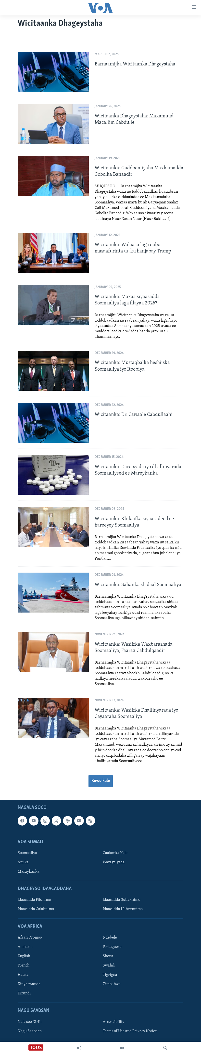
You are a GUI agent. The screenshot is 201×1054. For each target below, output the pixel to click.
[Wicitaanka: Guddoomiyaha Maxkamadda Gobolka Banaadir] (53, 176)
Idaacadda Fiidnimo (34, 900)
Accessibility (113, 1022)
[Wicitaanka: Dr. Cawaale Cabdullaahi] (53, 423)
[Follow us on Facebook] (22, 820)
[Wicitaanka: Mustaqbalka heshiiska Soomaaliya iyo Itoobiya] (53, 371)
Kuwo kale (100, 781)
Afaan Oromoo (30, 938)
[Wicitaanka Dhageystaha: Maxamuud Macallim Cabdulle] (53, 124)
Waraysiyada (114, 862)
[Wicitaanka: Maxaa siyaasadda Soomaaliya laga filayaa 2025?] (53, 305)
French (23, 965)
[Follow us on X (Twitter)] (56, 820)
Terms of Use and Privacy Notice (130, 1031)
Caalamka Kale (115, 853)
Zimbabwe (112, 984)
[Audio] (79, 1048)
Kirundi (24, 993)
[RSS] (90, 820)
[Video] (122, 1048)
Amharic (25, 947)
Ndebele (110, 938)
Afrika (23, 862)
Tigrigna (110, 975)
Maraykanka (28, 872)
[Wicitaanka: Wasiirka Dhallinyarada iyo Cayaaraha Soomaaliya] (53, 718)
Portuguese (112, 947)
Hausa (23, 975)
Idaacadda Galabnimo (36, 909)
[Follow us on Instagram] (45, 820)
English (24, 956)
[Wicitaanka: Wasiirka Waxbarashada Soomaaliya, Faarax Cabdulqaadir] (53, 652)
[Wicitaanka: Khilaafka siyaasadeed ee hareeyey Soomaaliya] (53, 527)
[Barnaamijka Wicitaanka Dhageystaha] (53, 72)
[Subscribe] (79, 820)
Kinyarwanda (29, 984)
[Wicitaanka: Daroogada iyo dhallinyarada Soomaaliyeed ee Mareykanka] (53, 475)
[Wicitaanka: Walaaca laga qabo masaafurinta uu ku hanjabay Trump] (53, 253)
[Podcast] (67, 820)
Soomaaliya (27, 853)
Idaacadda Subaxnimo (121, 900)
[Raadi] (165, 1048)
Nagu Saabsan (30, 1031)
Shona (108, 956)
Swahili (109, 965)
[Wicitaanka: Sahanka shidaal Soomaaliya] (53, 593)
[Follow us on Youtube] (33, 820)
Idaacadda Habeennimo (123, 909)
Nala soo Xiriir (30, 1022)
